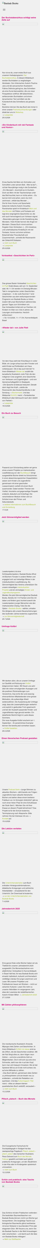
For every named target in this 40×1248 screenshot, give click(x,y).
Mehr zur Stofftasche (12, 1239)
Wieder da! (20, 371)
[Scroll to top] (35, 1243)
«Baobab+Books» (15, 608)
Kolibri (28, 683)
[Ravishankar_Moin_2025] (20, 155)
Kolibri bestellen (10, 728)
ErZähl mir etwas (22, 1049)
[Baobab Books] (14, 5)
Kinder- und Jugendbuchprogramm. (18, 591)
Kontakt (5, 818)
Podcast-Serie (14, 789)
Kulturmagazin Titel (25, 1081)
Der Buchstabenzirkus (14, 76)
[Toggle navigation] (4, 10)
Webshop (19, 112)
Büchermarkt (17, 392)
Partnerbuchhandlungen (22, 109)
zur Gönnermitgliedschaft (14, 616)
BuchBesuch (25, 472)
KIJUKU (14, 395)
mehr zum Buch (10, 243)
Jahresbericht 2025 (29, 994)
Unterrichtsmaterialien (14, 882)
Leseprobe (8, 115)
